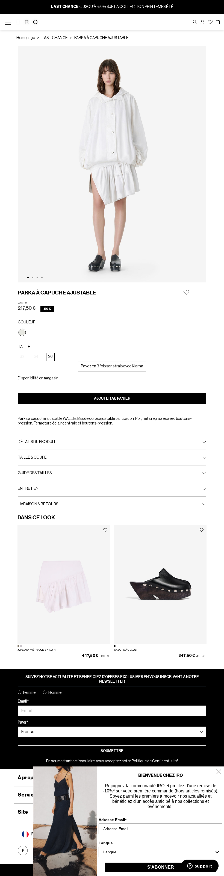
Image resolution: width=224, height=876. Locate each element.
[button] (202, 22)
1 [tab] (28, 277)
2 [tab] (32, 277)
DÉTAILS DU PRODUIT (37, 442)
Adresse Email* (112, 820)
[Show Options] (217, 852)
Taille (24, 347)
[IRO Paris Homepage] (27, 22)
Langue (106, 843)
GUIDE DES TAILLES (35, 473)
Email (22, 701)
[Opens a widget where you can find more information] (200, 866)
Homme (54, 693)
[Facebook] (23, 850)
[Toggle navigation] (9, 22)
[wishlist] (105, 530)
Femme (29, 693)
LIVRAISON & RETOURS (38, 504)
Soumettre (112, 750)
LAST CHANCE (54, 38)
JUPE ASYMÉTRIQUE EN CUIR (36, 649)
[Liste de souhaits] (210, 22)
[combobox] (158, 852)
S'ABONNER (160, 867)
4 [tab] (42, 277)
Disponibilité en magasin (38, 378)
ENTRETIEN (28, 489)
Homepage (25, 38)
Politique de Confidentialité (155, 761)
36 (50, 357)
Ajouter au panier (112, 398)
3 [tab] (37, 277)
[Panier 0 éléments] (218, 22)
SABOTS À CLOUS (125, 649)
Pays (22, 722)
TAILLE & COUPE (32, 457)
